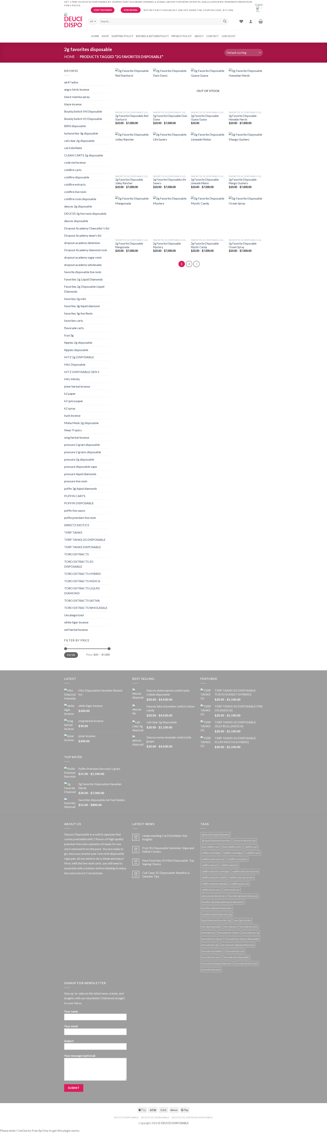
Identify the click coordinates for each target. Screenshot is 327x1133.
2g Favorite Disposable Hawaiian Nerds (243, 117)
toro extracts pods (211, 969)
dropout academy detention (82, 243)
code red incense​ (75, 162)
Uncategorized (74, 615)
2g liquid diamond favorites (216, 840)
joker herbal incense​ (77, 386)
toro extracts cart (235, 951)
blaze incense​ (73, 104)
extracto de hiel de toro (214, 896)
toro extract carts (249, 926)
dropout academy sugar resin (83, 257)
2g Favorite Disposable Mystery (167, 245)
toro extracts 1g (251, 932)
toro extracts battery (212, 951)
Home (69, 57)
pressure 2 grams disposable (82, 452)
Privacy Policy (181, 36)
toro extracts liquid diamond (216, 963)
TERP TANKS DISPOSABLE (82, 547)
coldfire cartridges (233, 852)
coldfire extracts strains (241, 877)
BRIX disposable (75, 126)
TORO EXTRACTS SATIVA (82, 600)
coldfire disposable (76, 177)
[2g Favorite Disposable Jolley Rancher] (132, 152)
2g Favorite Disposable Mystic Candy (205, 245)
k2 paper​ (70, 393)
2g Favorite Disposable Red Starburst (131, 117)
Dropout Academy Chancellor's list (86, 228)
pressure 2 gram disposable (82, 444)
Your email (71, 1026)
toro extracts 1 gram (228, 932)
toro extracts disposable (236, 957)
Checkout (229, 36)
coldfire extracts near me (245, 871)
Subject (69, 1041)
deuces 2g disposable (78, 206)
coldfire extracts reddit (214, 877)
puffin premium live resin (80, 517)
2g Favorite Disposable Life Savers (169, 181)
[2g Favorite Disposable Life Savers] (170, 152)
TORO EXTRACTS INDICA (82, 581)
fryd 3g (69, 335)
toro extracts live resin (246, 963)
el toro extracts (232, 889)
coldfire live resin (75, 191)
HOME (95, 36)
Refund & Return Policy (152, 36)
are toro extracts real (245, 840)
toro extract (230, 926)
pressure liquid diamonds (80, 474)
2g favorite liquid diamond (215, 834)
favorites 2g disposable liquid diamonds (223, 902)
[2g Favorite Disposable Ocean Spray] (246, 216)
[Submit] (225, 21)
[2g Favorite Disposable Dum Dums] (170, 88)
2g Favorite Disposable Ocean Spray (243, 245)
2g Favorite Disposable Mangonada (129, 245)
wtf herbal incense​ (76, 629)
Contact (212, 36)
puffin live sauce (74, 510)
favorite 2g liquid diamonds (243, 896)
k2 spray (69, 408)
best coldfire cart (210, 846)
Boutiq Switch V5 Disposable (83, 118)
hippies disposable (76, 350)
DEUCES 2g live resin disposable (85, 213)
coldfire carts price (237, 859)
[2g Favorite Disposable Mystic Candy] (208, 216)
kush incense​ (72, 415)
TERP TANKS (73, 532)
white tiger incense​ (76, 622)
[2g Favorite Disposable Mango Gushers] (246, 152)
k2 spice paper (73, 401)
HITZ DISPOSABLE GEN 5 (81, 372)
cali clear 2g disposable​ (79, 140)
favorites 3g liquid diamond (82, 306)
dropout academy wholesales (83, 265)
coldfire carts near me (213, 859)
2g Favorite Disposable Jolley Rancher (129, 181)
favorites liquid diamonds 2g (217, 914)
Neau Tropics (73, 430)
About (199, 36)
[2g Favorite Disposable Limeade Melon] (208, 152)
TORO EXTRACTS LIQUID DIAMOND (82, 590)
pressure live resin (75, 481)
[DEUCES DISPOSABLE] (73, 21)
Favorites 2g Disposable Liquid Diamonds (84, 289)
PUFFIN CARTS (74, 496)
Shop (105, 36)
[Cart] (260, 21)
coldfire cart (251, 846)
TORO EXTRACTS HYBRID (82, 573)
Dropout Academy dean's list (82, 235)
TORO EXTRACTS (76, 554)
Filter (71, 655)
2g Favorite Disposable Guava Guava (205, 117)
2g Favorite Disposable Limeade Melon (205, 181)
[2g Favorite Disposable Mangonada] (132, 216)
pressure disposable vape (80, 466)
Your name (71, 1011)
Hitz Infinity (72, 379)
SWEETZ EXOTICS (76, 525)
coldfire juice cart (240, 883)
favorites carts (73, 320)
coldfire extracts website (214, 883)
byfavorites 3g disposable (81, 133)
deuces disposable (76, 221)
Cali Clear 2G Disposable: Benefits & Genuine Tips (166, 874)
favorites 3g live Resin (78, 313)
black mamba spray (77, 97)
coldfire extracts (75, 184)
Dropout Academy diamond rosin (85, 250)
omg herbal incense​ (76, 437)
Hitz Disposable (74, 364)
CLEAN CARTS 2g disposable (83, 155)
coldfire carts (73, 170)
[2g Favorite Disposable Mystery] (170, 216)
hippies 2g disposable (78, 342)
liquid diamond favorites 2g (216, 920)
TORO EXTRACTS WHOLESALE (85, 607)
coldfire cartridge (211, 852)
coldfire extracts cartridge (215, 871)
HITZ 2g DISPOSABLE (79, 357)
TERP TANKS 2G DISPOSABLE (84, 539)
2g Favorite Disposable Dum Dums (170, 117)
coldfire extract (209, 865)
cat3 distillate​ (73, 148)
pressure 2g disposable (79, 459)
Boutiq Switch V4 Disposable (83, 111)
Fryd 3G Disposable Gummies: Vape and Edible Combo (168, 849)
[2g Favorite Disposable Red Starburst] (132, 88)
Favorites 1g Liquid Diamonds (83, 279)
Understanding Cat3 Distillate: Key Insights (164, 837)
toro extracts (208, 932)
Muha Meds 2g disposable (81, 423)
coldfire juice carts (211, 889)
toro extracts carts (211, 957)
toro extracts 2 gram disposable (242, 938)
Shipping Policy (122, 36)
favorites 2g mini (75, 299)
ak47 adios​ (71, 82)
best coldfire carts (232, 846)
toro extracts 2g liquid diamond (237, 944)
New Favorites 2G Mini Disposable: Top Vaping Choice (168, 862)
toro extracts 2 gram (212, 938)
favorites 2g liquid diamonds (217, 908)
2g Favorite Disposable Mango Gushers (243, 181)
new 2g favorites (242, 920)
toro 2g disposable (211, 926)
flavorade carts (74, 328)
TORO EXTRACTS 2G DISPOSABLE (78, 564)
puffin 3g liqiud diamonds (80, 488)
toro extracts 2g (210, 944)
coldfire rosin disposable (80, 199)
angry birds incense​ (76, 89)
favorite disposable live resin (82, 272)
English (259, 4)
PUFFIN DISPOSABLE (79, 503)
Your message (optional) (79, 1055)
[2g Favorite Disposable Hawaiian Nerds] (246, 88)
